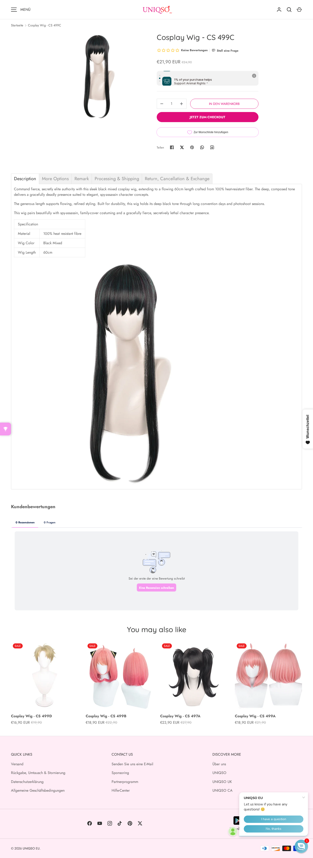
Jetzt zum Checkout (207, 117)
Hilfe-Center (121, 790)
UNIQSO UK (222, 781)
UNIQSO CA (222, 790)
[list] (98, 76)
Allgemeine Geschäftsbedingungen (38, 790)
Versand (17, 764)
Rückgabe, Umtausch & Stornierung (38, 772)
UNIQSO (219, 772)
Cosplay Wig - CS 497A (180, 716)
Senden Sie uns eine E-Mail (132, 764)
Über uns (219, 764)
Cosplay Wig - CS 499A (255, 716)
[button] (301, 846)
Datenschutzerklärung (27, 781)
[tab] (25, 179)
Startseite (17, 25)
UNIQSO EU (31, 848)
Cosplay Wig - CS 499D (31, 716)
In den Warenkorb (224, 103)
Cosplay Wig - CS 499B (106, 716)
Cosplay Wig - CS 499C (44, 25)
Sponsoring (120, 772)
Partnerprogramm (125, 781)
